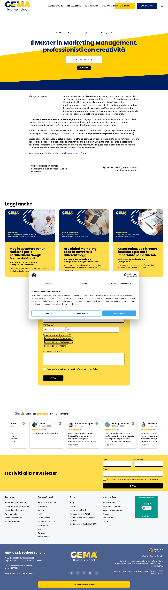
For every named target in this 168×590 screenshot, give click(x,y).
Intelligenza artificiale (88, 261)
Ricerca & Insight (111, 5)
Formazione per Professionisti (17, 506)
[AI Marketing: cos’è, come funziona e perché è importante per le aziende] (138, 225)
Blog (69, 33)
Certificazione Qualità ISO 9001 (83, 524)
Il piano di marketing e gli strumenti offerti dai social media (120, 169)
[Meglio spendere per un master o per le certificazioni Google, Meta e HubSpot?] (30, 225)
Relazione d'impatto (46, 521)
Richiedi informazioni (84, 584)
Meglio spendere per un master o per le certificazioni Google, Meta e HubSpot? (27, 253)
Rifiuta (49, 313)
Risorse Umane (109, 502)
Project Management (112, 506)
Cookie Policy (29, 573)
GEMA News (29, 265)
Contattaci (147, 5)
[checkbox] (83, 342)
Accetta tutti (119, 313)
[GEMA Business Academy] (18, 6)
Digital (105, 521)
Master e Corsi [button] (55, 5)
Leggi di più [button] (56, 445)
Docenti (41, 510)
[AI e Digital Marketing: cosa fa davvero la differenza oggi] (84, 225)
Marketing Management (113, 510)
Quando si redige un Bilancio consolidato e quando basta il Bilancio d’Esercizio (49, 168)
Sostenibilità (108, 518)
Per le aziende (11, 514)
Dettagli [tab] (84, 283)
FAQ (39, 529)
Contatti (41, 533)
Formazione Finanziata (14, 510)
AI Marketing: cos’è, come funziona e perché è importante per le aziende (137, 252)
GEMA (58, 33)
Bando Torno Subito (13, 518)
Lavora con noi (44, 537)
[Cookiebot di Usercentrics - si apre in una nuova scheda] (126, 275)
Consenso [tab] (47, 283)
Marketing (84, 68)
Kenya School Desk (78, 510)
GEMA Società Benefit (47, 502)
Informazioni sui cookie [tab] (121, 283)
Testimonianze (44, 518)
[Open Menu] (162, 6)
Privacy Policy (92, 369)
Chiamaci (126, 5)
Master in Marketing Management (61, 153)
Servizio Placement (13, 521)
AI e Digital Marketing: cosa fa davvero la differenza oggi (80, 252)
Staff (40, 514)
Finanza (106, 514)
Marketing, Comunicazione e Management (94, 33)
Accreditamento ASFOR (80, 514)
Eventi (72, 506)
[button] (156, 434)
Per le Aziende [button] (74, 5)
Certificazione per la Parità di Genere (82, 519)
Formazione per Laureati (15, 502)
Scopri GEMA (91, 5)
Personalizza (82, 313)
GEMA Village (43, 525)
